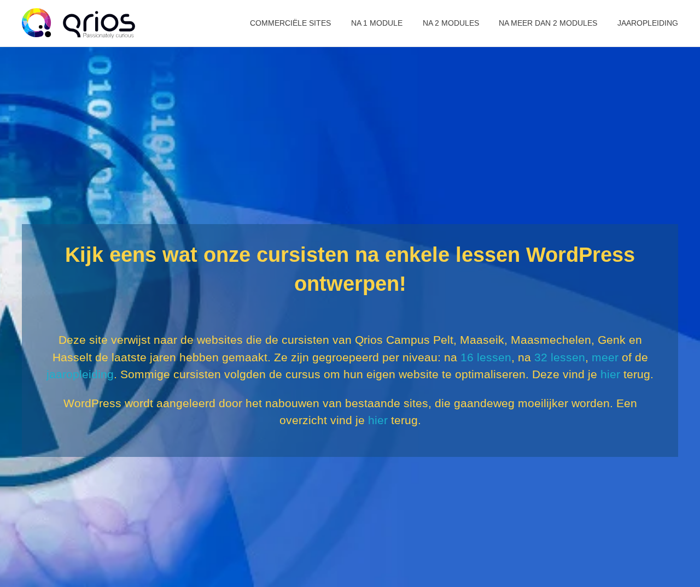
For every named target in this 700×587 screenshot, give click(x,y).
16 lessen (485, 357)
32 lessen (559, 357)
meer (605, 357)
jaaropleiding (80, 374)
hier (610, 374)
